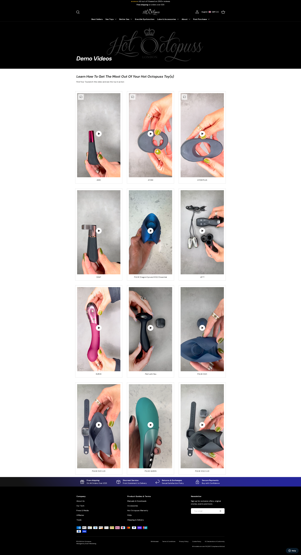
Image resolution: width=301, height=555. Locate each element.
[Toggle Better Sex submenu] (131, 19)
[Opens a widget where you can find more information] (292, 551)
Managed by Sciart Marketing (86, 544)
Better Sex (124, 19)
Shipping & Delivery (135, 520)
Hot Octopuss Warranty (137, 510)
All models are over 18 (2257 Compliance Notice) (208, 546)
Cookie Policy (196, 541)
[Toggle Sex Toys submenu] (115, 19)
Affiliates (80, 515)
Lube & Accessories (166, 19)
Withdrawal (154, 541)
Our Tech (80, 506)
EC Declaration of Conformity (215, 541)
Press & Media (82, 510)
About (185, 19)
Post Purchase (200, 19)
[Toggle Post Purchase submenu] (208, 19)
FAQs (129, 515)
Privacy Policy (183, 541)
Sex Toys (109, 19)
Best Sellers (97, 19)
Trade (78, 520)
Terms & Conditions (168, 541)
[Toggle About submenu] (189, 19)
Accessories (132, 506)
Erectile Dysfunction (144, 19)
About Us (80, 501)
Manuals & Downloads (136, 501)
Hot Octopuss (86, 541)
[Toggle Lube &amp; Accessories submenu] (177, 19)
